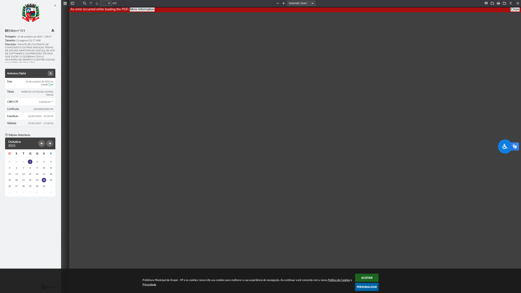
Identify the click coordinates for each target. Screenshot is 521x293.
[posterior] (49, 143)
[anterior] (41, 143)
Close (515, 9)
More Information (142, 9)
